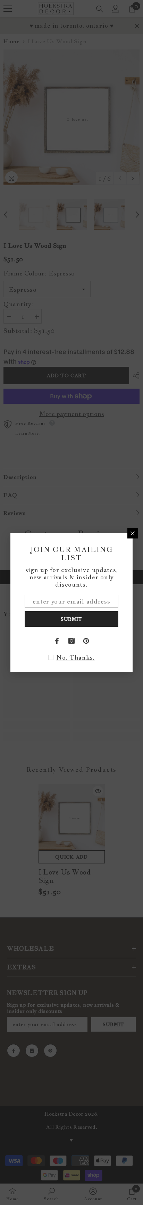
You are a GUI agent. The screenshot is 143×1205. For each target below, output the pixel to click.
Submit (71, 619)
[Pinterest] (86, 641)
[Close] (132, 533)
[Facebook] (57, 641)
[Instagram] (71, 641)
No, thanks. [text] (75, 657)
